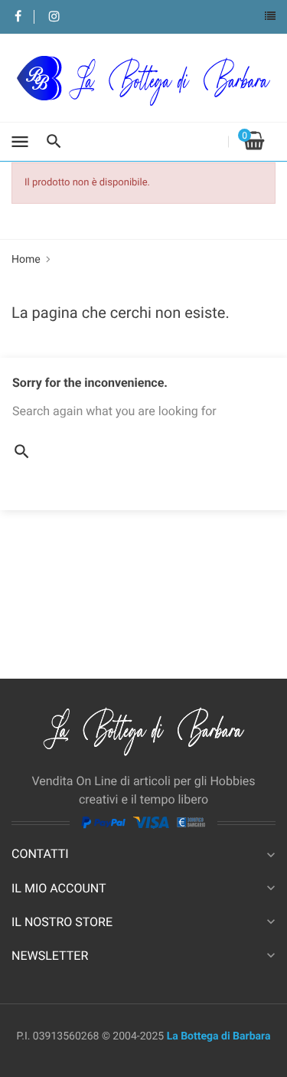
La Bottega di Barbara (219, 1036)
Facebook (18, 17)
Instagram (54, 17)
